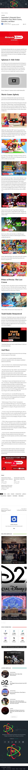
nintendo (12, 493)
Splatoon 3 (9, 495)
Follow (14, 630)
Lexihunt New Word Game (22, 510)
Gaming (6, 13)
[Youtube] (23, 742)
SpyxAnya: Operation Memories (8, 371)
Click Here (16, 738)
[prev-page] (2, 622)
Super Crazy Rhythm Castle (7, 364)
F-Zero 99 (6, 422)
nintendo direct (18, 493)
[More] (17, 28)
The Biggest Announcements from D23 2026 (14, 590)
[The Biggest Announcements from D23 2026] (14, 578)
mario (8, 493)
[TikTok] (12, 742)
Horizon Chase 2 (5, 358)
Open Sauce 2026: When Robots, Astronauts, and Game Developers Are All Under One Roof (18, 702)
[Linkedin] (14, 528)
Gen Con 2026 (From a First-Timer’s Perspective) (14, 618)
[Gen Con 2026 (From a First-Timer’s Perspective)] (14, 606)
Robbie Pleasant (8, 23)
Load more (13, 716)
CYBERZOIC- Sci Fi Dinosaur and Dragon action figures (14, 647)
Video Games (21, 495)
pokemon (24, 493)
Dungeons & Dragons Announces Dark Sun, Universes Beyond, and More (17, 711)
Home (2, 13)
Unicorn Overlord (5, 432)
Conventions (14, 560)
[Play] (14, 80)
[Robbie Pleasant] (2, 24)
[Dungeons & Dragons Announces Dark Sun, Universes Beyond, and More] (5, 711)
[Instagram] (8, 742)
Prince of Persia (3, 495)
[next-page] (4, 622)
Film (14, 588)
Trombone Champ (5, 411)
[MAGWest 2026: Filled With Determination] (14, 550)
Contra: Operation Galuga (6, 442)
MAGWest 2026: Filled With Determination (14, 562)
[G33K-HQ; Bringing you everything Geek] (14, 4)
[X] (19, 742)
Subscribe (23, 637)
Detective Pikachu (13, 402)
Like (5, 630)
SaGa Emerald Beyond (6, 393)
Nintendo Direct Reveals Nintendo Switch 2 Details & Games (7, 479)
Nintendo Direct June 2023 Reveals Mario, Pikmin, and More (19, 479)
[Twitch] (15, 742)
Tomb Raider (15, 495)
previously (3, 403)
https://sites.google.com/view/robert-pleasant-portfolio (14, 526)
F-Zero (5, 493)
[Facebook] (5, 742)
